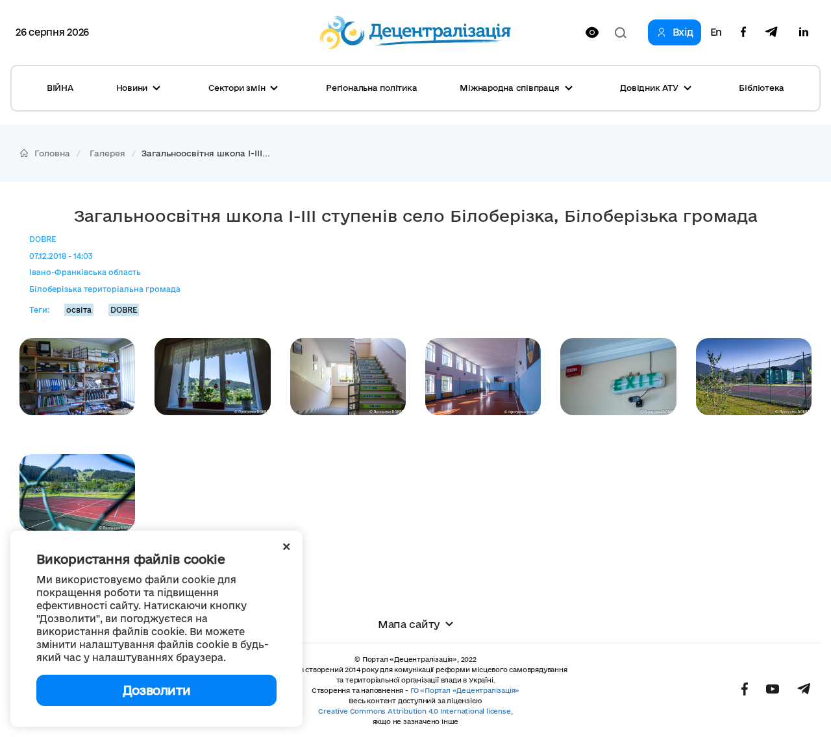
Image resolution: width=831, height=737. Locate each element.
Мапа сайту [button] (409, 624)
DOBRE (123, 310)
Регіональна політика (371, 87)
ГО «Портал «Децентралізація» (464, 690)
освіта (79, 310)
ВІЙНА (60, 87)
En (716, 32)
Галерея (107, 153)
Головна (52, 153)
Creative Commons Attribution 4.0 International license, (415, 711)
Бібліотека (761, 87)
